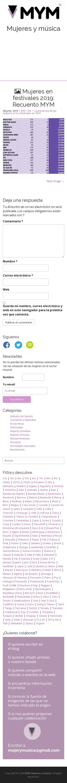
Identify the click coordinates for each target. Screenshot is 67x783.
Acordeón (39, 482)
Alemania (8, 486)
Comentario (13, 221)
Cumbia (16, 524)
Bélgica (15, 505)
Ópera (29, 623)
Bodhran (17, 501)
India (29, 554)
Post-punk (21, 581)
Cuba (6, 524)
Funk (5, 543)
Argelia (33, 486)
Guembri (51, 547)
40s (19, 478)
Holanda (19, 554)
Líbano (51, 566)
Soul (51, 600)
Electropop (38, 532)
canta (16, 509)
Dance (27, 524)
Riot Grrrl (30, 593)
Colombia (32, 516)
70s (41, 478)
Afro (49, 482)
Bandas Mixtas (36, 493)
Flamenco (23, 539)
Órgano (40, 623)
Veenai (43, 615)
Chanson (8, 512)
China (55, 512)
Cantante (28, 509)
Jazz (26, 562)
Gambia (35, 543)
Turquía (7, 615)
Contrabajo (22, 520)
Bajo (53, 489)
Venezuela (56, 615)
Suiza (30, 604)
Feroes (58, 535)
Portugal (7, 581)
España (7, 535)
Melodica (36, 570)
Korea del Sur (47, 562)
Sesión (7, 600)
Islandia (25, 558)
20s (5, 478)
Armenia (58, 486)
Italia (45, 558)
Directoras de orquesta (16, 528)
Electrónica (53, 532)
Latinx (20, 566)
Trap (23, 612)
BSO (5, 505)
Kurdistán (8, 566)
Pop (56, 577)
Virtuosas (28, 619)
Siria (35, 600)
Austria (44, 489)
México (7, 573)
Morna (57, 570)
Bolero (28, 501)
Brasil (55, 501)
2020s (27, 482)
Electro (25, 532)
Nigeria (18, 573)
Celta (48, 509)
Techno (33, 608)
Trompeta (47, 612)
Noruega (46, 573)
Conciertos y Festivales (23, 420)
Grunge (23, 547)
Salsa (46, 596)
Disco (35, 528)
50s (27, 478)
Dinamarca (54, 524)
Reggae (45, 585)
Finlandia (10, 539)
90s (56, 478)
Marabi (9, 570)
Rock (40, 593)
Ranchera (24, 585)
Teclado (44, 608)
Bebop (58, 497)
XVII (57, 619)
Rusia (36, 596)
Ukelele (19, 615)
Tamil (61, 604)
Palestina (22, 577)
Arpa (21, 489)
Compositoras (49, 516)
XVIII (5, 623)
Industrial (49, 554)
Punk (6, 585)
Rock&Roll (52, 593)
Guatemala (37, 547)
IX (52, 558)
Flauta (35, 539)
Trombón (34, 612)
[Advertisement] (33, 52)
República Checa (12, 593)
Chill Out (44, 512)
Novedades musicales (22, 446)
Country (56, 520)
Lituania (39, 566)
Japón (18, 562)
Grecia (57, 543)
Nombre (10, 261)
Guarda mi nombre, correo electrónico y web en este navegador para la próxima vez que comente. (32, 310)
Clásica (20, 516)
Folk (44, 539)
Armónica (10, 489)
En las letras (17, 423)
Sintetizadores (22, 600)
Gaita (25, 543)
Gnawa (47, 543)
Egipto (15, 532)
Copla (35, 520)
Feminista (46, 535)
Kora (34, 562)
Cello (39, 509)
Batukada (45, 497)
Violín (17, 619)
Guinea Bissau (11, 550)
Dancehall (39, 524)
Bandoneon (54, 493)
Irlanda (7, 558)
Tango (8, 608)
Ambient (21, 486)
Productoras (37, 581)
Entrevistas (16, 427)
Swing (40, 604)
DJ (42, 528)
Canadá (43, 505)
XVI (50, 619)
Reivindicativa (43, 589)
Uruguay (31, 615)
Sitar (43, 600)
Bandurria (8, 497)
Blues (6, 501)
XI (37, 619)
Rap (35, 585)
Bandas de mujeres (14, 493)
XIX (43, 619)
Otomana (8, 577)
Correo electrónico (18, 275)
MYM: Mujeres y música (38, 773)
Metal (47, 570)
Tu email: (9, 384)
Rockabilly (8, 596)
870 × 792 (26, 110)
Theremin (57, 608)
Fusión (15, 543)
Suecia (20, 604)
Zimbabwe (16, 623)
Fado (35, 535)
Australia (32, 489)
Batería (33, 497)
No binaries (31, 573)
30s (12, 478)
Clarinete (8, 516)
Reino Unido (25, 589)
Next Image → (55, 181)
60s (34, 478)
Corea (45, 520)
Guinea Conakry (31, 550)
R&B (14, 585)
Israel (36, 558)
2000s (6, 482)
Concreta (8, 520)
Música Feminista (20, 438)
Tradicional (11, 612)
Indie (38, 554)
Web (6, 289)
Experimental (21, 535)
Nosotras (15, 442)
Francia (53, 539)
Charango (22, 512)
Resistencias (17, 449)
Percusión (36, 577)
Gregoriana (9, 547)
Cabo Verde (29, 505)
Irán (16, 558)
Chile (33, 512)
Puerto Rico (53, 581)
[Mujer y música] (33, 13)
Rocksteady (23, 596)
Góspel (7, 554)
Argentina (45, 486)
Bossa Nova (42, 501)
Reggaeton (9, 589)
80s (48, 478)
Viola (8, 619)
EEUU (6, 532)
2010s (16, 482)
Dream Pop (52, 528)
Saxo (55, 596)
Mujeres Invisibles (20, 431)
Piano (47, 577)
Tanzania (20, 608)
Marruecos (22, 570)
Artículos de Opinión (21, 416)
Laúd (29, 566)
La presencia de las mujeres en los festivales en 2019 (29, 112)
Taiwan (51, 604)
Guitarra (48, 550)
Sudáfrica (8, 604)
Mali (60, 566)
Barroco (21, 497)
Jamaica (7, 562)
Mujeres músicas (19, 434)
